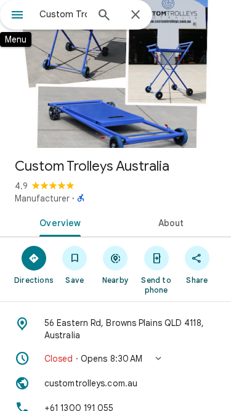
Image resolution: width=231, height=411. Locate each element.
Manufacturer (42, 198)
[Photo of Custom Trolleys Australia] (115, 74)
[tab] (57, 222)
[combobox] (63, 14)
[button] (115, 358)
